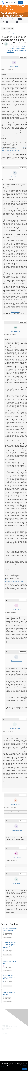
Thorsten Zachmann (15, 728)
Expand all (5, 32)
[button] (3, 43)
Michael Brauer (14, 66)
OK (25, 1069)
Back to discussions (8, 28)
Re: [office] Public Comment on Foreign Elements (9, 977)
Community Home (5, 19)
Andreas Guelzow (16, 661)
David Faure (14, 177)
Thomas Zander (16, 609)
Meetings (4, 21)
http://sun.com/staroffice (9, 148)
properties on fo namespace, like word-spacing (9, 961)
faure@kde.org (15, 312)
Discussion (16, 19)
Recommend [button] (23, 57)
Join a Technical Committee (9, 1048)
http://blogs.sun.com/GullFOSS (10, 150)
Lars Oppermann (8, 981)
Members (14, 21)
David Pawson (15, 804)
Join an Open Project (7, 1046)
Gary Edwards (8, 997)
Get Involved (5, 1043)
